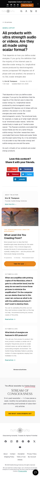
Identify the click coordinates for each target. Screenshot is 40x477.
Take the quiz (20, 264)
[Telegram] (28, 441)
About (5, 454)
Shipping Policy (9, 457)
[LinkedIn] (17, 441)
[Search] (21, 11)
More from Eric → (10, 204)
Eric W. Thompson (11, 81)
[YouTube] (20, 447)
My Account (32, 457)
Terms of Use (21, 457)
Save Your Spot (27, 5)
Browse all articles (20, 370)
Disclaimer (21, 454)
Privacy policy (22, 471)
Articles (20, 460)
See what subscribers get (20, 414)
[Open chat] (35, 472)
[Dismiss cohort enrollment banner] (38, 4)
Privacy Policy (32, 454)
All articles (8, 22)
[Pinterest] (23, 441)
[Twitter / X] (34, 441)
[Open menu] (36, 11)
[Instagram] (11, 441)
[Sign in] (26, 11)
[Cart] (31, 11)
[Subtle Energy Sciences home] (8, 11)
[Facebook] (5, 441)
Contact (12, 454)
